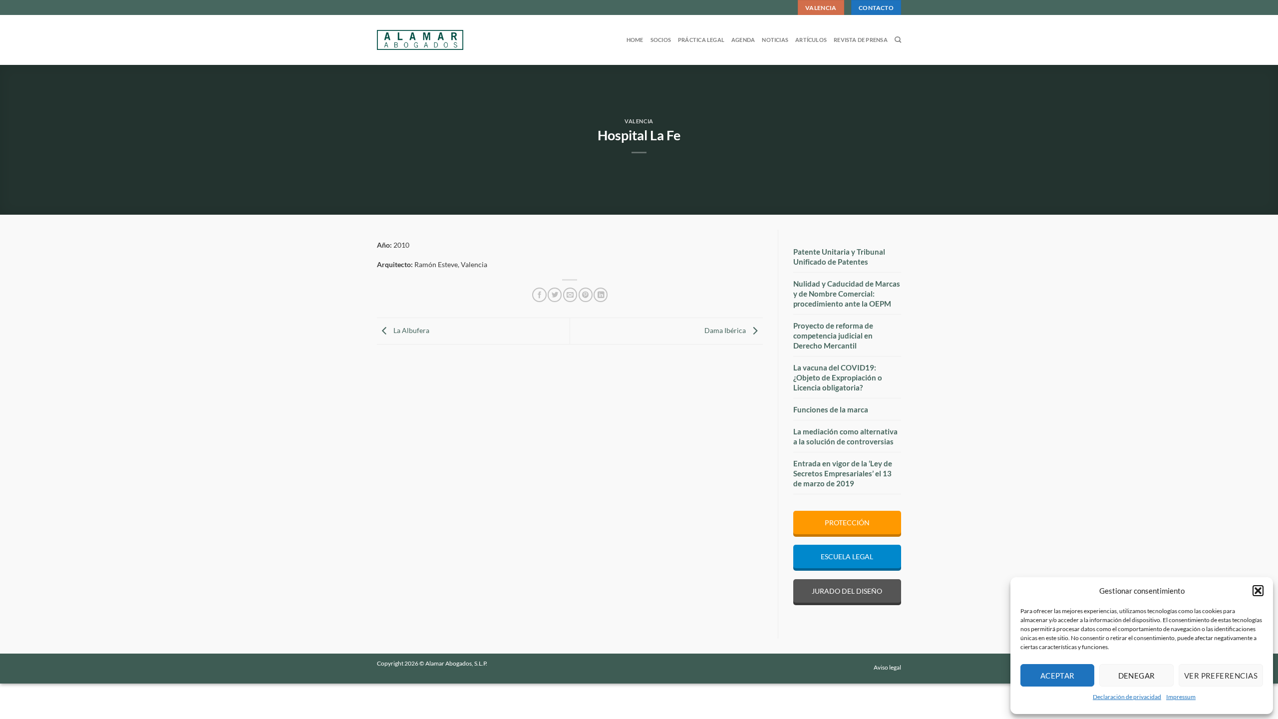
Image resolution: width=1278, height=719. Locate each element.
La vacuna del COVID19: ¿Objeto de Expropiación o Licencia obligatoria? (837, 377)
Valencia (639, 121)
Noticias (775, 39)
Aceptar (1057, 675)
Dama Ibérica (725, 330)
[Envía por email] (570, 295)
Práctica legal (701, 39)
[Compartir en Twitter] (555, 295)
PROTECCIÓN (847, 522)
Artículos (811, 39)
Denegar (1136, 675)
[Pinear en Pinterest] (586, 295)
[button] (1258, 591)
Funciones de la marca (830, 409)
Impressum (1181, 697)
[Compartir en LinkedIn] (601, 295)
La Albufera (410, 330)
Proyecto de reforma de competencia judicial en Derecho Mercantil (833, 335)
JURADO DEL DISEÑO (847, 591)
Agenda (743, 39)
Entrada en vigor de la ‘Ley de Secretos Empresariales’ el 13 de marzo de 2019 (842, 473)
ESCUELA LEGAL (847, 556)
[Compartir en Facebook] (539, 295)
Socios (660, 39)
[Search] (898, 40)
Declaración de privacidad (1127, 697)
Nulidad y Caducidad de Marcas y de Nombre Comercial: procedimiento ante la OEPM (846, 293)
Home (635, 39)
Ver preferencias (1221, 675)
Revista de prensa (861, 39)
